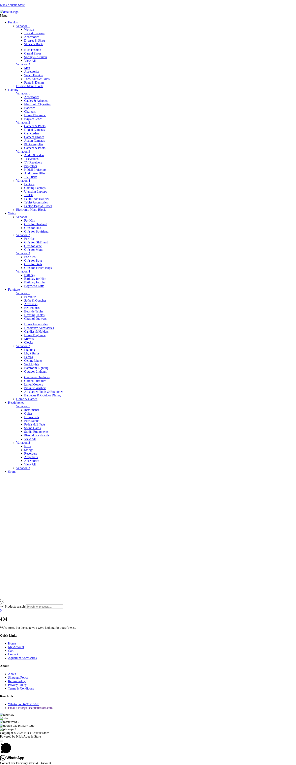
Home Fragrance (35, 335)
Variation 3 (23, 151)
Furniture (14, 289)
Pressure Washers (35, 388)
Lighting (29, 349)
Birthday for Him (35, 278)
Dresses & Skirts (34, 40)
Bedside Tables (33, 311)
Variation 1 (23, 26)
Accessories (31, 37)
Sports (12, 471)
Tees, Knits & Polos (37, 79)
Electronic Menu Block (31, 209)
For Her (29, 238)
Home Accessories (36, 324)
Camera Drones (34, 137)
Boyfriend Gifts (34, 286)
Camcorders (31, 133)
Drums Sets (31, 417)
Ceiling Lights (33, 360)
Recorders (30, 453)
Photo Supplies (33, 144)
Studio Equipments (36, 431)
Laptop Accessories (36, 198)
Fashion (13, 22)
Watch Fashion (33, 75)
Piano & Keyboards (36, 435)
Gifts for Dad (32, 227)
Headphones (16, 402)
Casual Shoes (32, 53)
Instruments (31, 410)
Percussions (31, 420)
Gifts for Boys (33, 260)
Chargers (30, 111)
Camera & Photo (35, 126)
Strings (28, 450)
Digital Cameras (34, 129)
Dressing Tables (34, 315)
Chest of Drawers (35, 318)
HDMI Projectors (35, 169)
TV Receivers (33, 162)
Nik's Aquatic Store (12, 5)
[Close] (1, 741)
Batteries (29, 108)
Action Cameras (34, 140)
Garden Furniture (35, 380)
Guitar (28, 413)
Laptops (29, 184)
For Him (29, 220)
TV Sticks (30, 177)
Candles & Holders (36, 331)
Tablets (28, 195)
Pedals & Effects (34, 424)
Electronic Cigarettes (37, 104)
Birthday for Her (34, 282)
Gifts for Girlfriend (36, 242)
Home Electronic (35, 115)
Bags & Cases (33, 119)
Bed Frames (31, 307)
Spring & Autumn (35, 57)
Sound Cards (32, 428)
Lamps (28, 357)
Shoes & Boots (33, 44)
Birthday (29, 275)
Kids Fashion (32, 49)
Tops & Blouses (34, 33)
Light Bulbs (31, 353)
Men (27, 68)
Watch (12, 213)
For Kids (29, 257)
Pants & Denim (34, 82)
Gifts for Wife (33, 246)
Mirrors (29, 339)
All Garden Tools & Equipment (44, 391)
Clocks (28, 342)
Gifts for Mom (33, 249)
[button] (148, 15)
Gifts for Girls (33, 264)
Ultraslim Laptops (35, 191)
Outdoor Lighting (35, 371)
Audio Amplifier (34, 173)
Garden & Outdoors (37, 377)
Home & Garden (26, 399)
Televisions (31, 158)
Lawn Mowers (33, 384)
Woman (29, 29)
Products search (15, 606)
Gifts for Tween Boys (38, 267)
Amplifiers (31, 457)
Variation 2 (23, 64)
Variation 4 (23, 180)
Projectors (30, 166)
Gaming (13, 89)
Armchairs (30, 304)
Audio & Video (34, 155)
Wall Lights (31, 364)
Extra (27, 446)
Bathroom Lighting (36, 368)
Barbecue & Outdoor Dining (42, 395)
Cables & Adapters (36, 100)
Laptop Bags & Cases (38, 206)
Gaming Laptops (35, 188)
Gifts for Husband (35, 224)
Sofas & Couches (35, 300)
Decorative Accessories (39, 328)
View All (30, 60)
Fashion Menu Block (29, 86)
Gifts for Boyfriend (36, 231)
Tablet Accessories (36, 202)
